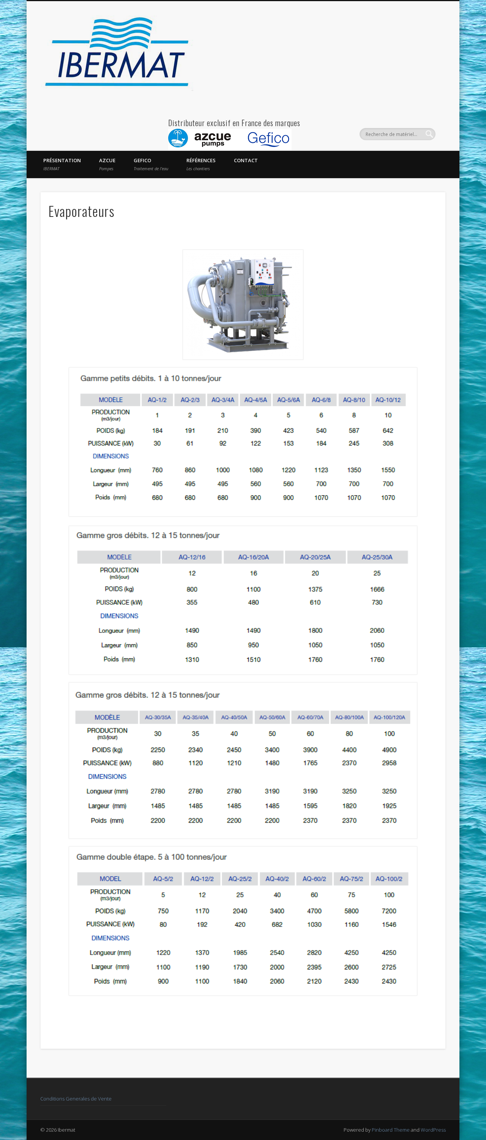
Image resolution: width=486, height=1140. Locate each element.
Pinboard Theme (391, 1129)
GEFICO (151, 164)
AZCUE (107, 164)
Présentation (62, 164)
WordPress (433, 1129)
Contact (246, 160)
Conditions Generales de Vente (76, 1098)
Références (201, 164)
